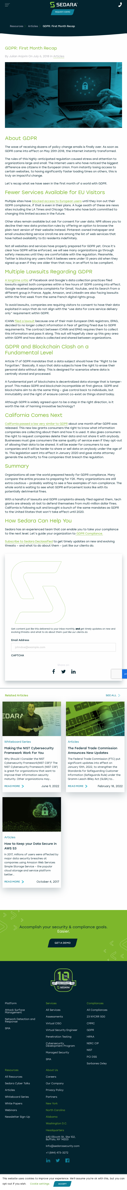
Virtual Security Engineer (61, 1030)
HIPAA (90, 1036)
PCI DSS (92, 1056)
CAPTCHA (17, 655)
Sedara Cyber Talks (17, 1083)
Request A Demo (62, 12)
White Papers (13, 1103)
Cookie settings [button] (39, 1183)
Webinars (11, 1110)
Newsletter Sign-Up (17, 1116)
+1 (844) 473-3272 (57, 1152)
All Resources (13, 1076)
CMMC (91, 1023)
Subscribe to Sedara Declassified (29, 541)
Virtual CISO (53, 1023)
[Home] (64, 4)
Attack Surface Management (15, 1011)
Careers (51, 1076)
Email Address (20, 640)
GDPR (90, 1030)
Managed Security (57, 1052)
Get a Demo (62, 942)
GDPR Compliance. (89, 533)
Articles (33, 26)
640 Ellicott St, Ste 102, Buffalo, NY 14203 (61, 1138)
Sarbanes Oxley (97, 1063)
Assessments (54, 1016)
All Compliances (97, 1009)
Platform (11, 1003)
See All (111, 695)
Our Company (55, 1083)
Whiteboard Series (17, 1096)
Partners (51, 1096)
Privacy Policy (55, 1090)
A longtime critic (16, 280)
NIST (89, 1050)
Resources (16, 26)
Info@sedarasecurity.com (62, 1146)
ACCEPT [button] (62, 1184)
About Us (52, 1070)
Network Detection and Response (20, 1020)
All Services (53, 1009)
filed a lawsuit (25, 321)
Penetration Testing (58, 1036)
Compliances (95, 1003)
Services (51, 1003)
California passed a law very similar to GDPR (36, 423)
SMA (7, 1028)
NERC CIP (93, 1043)
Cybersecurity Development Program (60, 1044)
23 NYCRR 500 (96, 1016)
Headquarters (55, 1130)
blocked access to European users (57, 201)
